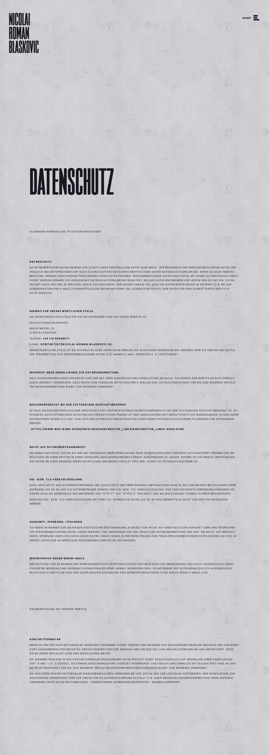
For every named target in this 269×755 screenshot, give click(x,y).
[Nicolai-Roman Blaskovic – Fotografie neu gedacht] (23, 32)
